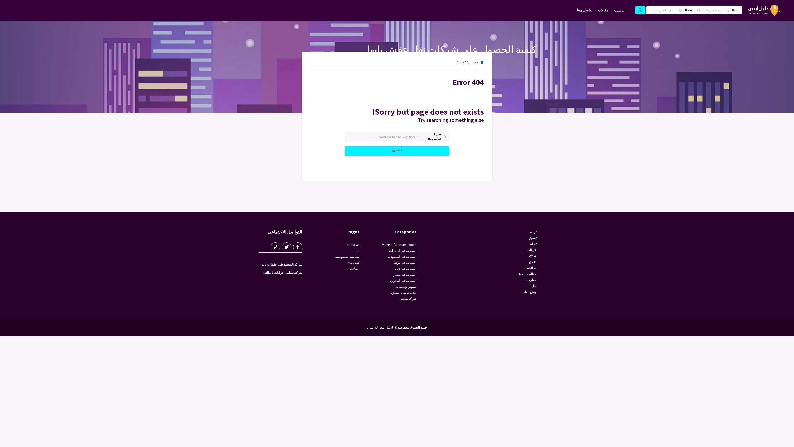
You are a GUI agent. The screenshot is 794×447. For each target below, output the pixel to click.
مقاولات (531, 280)
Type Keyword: (437, 137)
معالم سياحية (527, 274)
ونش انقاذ (530, 292)
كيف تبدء (353, 263)
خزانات (532, 250)
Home (477, 62)
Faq (356, 251)
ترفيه (533, 232)
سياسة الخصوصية (347, 257)
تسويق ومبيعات (406, 287)
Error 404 (462, 62)
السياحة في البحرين (403, 281)
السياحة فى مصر (404, 275)
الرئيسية (619, 10)
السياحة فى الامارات (402, 251)
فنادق (533, 262)
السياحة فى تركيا (405, 263)
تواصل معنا (585, 10)
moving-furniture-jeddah (399, 245)
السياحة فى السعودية (402, 257)
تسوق (533, 238)
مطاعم (532, 268)
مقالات (603, 10)
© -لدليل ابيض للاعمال (382, 327)
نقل (534, 286)
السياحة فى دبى (405, 269)
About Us (353, 245)
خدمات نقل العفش (403, 293)
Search (392, 151)
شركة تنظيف (407, 299)
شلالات (532, 256)
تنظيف (532, 244)
